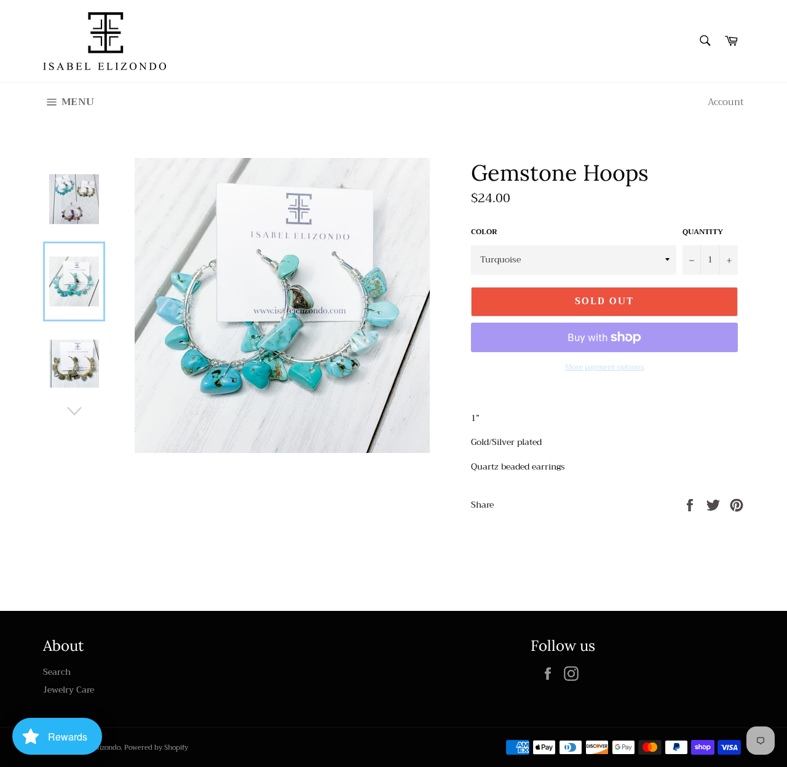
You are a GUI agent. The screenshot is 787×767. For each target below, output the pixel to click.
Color (484, 232)
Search (57, 671)
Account (726, 102)
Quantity (702, 232)
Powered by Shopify (156, 747)
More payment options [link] (604, 367)
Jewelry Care (68, 689)
